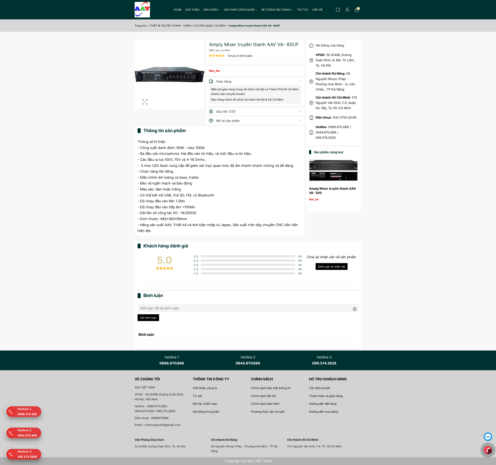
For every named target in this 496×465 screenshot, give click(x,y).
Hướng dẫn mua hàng (323, 411)
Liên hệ (317, 9)
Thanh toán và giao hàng (326, 396)
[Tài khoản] (347, 9)
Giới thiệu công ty (205, 388)
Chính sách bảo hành (265, 404)
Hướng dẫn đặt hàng (323, 404)
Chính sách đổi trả (263, 396)
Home (178, 9)
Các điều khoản (319, 388)
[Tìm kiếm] (338, 9)
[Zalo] (488, 436)
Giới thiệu (192, 9)
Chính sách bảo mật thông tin (271, 388)
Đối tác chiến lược (205, 404)
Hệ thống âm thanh (275, 9)
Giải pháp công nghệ (239, 9)
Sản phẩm (210, 9)
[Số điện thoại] (488, 450)
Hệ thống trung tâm (206, 411)
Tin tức (302, 9)
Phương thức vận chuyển (268, 411)
